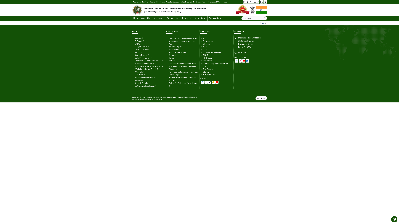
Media (225, 2)
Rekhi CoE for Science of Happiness (183, 72)
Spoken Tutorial (141, 55)
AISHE (205, 55)
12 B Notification (210, 75)
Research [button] (186, 18)
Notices (172, 61)
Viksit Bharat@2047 (187, 2)
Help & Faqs (174, 75)
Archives (172, 55)
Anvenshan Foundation (144, 77)
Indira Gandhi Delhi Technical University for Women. (164, 97)
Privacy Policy (174, 49)
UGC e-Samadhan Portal (144, 86)
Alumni (205, 38)
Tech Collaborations (172, 2)
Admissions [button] (200, 18)
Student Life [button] (172, 18)
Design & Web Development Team (183, 38)
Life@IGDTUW (141, 49)
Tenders (172, 58)
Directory (173, 69)
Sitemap (206, 72)
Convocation (208, 41)
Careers (152, 2)
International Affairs (214, 2)
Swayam (138, 38)
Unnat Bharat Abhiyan (212, 52)
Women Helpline (175, 47)
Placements (137, 2)
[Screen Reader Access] (247, 2)
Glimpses (206, 44)
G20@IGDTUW (141, 47)
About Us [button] (145, 18)
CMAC (137, 44)
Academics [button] (158, 18)
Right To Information (177, 52)
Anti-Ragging (208, 69)
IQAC (205, 49)
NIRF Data (207, 58)
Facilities (145, 2)
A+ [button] (251, 2)
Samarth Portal (141, 83)
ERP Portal (139, 75)
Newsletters (160, 2)
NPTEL (138, 52)
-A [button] (255, 2)
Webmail (138, 72)
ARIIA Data (207, 61)
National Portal (141, 80)
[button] (244, 2)
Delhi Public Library (142, 58)
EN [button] (261, 2)
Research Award (201, 2)
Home (136, 18)
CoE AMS (138, 41)
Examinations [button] (215, 18)
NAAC (205, 47)
